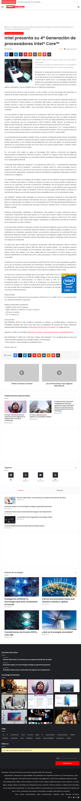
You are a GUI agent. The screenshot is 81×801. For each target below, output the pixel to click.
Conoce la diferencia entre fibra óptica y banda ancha (24, 526)
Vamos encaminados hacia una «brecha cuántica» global (58, 600)
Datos (39, 794)
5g (3, 734)
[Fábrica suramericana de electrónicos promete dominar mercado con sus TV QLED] (14, 717)
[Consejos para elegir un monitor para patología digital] (14, 701)
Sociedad (68, 794)
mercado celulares (62, 734)
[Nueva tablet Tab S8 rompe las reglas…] (67, 717)
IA (42, 734)
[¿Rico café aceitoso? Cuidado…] (14, 686)
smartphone (29, 738)
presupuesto (14, 738)
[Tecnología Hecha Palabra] (15, 6)
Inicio (7, 27)
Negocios (56, 794)
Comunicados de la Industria (33, 27)
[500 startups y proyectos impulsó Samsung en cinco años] (40, 717)
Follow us (5, 744)
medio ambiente (50, 734)
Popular (21, 490)
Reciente (60, 490)
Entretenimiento (47, 794)
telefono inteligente (48, 738)
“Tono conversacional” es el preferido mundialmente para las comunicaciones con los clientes (46, 2)
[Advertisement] (40, 16)
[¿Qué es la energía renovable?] (59, 620)
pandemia (5, 738)
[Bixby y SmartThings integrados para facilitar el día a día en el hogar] (40, 701)
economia (30, 734)
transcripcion (60, 738)
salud (21, 738)
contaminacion (15, 734)
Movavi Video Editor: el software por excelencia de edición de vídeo (41, 498)
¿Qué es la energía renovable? (57, 632)
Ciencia (22, 794)
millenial (72, 734)
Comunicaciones (31, 794)
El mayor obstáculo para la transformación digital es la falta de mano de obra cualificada (15, 417)
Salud (62, 794)
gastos (37, 734)
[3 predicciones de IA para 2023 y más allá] (22, 620)
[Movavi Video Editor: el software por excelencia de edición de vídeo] (10, 500)
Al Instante (75, 794)
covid (23, 734)
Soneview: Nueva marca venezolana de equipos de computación (28, 512)
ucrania (69, 738)
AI (7, 734)
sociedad (37, 738)
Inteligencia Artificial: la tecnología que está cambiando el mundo (21, 602)
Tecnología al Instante (17, 27)
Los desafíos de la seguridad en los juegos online (34, 517)
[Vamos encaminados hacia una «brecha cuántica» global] (59, 587)
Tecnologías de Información (51, 27)
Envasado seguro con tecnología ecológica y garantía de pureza (28, 506)
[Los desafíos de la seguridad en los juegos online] (10, 519)
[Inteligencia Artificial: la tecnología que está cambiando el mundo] (22, 587)
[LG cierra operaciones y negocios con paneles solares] (41, 407)
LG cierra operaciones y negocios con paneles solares (40, 416)
